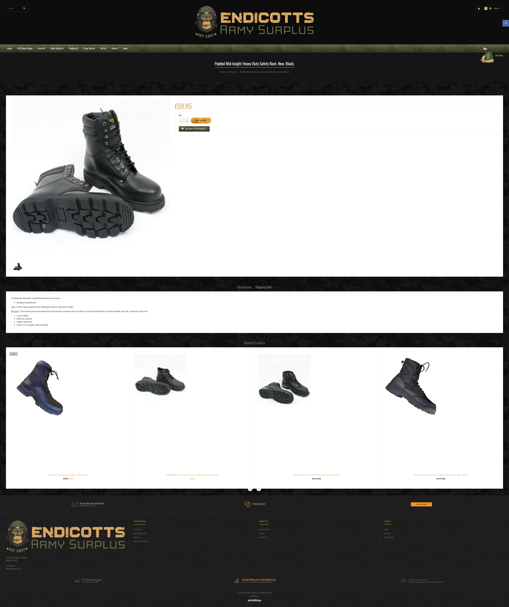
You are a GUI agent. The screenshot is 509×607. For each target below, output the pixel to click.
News (386, 529)
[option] (91, 175)
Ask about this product (195, 129)
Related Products (254, 342)
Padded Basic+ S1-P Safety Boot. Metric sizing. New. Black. (192, 474)
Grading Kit (138, 529)
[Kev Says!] (491, 48)
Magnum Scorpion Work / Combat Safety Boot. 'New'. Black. (441, 474)
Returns (136, 537)
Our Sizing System (140, 533)
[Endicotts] (254, 37)
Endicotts (232, 71)
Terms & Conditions (141, 541)
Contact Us (263, 537)
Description (244, 286)
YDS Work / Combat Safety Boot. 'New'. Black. (68, 474)
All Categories (389, 537)
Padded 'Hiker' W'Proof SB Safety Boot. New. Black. (316, 474)
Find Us (261, 533)
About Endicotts (265, 529)
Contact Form (421, 504)
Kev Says (387, 533)
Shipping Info (263, 286)
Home (222, 71)
